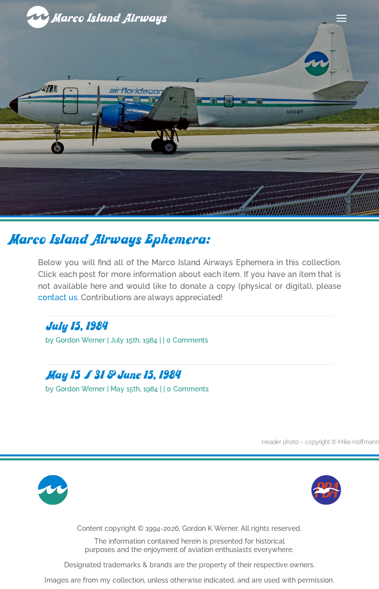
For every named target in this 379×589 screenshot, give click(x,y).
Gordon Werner (80, 340)
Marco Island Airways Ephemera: (108, 239)
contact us (57, 297)
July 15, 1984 (76, 326)
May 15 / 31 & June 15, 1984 (113, 375)
